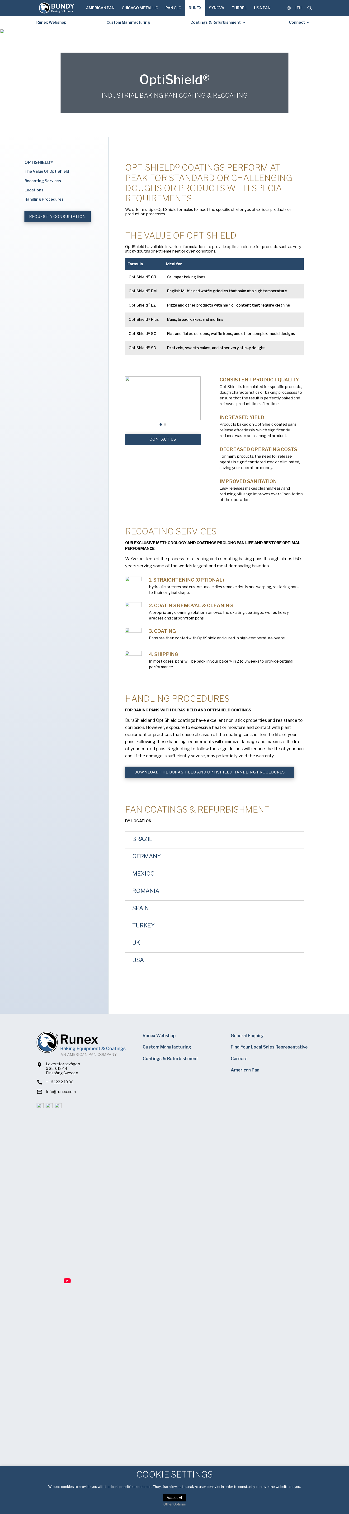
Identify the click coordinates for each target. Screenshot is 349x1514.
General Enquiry (247, 1035)
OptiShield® (38, 162)
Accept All (175, 1498)
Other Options (174, 1504)
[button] (128, 403)
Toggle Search (309, 8)
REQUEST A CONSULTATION (57, 216)
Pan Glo (173, 8)
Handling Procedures (44, 199)
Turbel (239, 8)
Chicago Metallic (140, 8)
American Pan (100, 8)
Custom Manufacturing (128, 22)
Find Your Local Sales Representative (269, 1046)
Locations (33, 190)
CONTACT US (163, 439)
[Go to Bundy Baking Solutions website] (56, 8)
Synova (216, 8)
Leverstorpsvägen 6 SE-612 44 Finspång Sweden (63, 1068)
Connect (297, 22)
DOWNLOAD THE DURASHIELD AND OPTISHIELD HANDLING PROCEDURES (209, 772)
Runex (195, 8)
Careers (239, 1058)
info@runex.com (61, 1091)
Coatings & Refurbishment (215, 22)
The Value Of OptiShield (46, 171)
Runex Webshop (51, 22)
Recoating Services (42, 181)
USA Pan (262, 8)
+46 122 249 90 (59, 1082)
